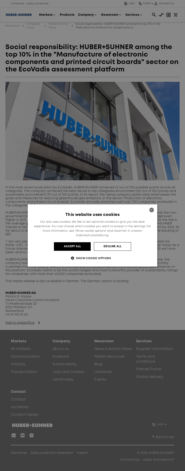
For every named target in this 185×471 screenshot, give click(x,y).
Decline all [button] (112, 246)
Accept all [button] (72, 246)
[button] (92, 258)
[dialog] (92, 235)
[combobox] (151, 210)
